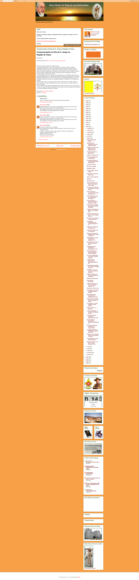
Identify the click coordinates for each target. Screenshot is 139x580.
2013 (87, 124)
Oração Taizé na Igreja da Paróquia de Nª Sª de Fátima (92, 206)
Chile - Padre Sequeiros (93, 176)
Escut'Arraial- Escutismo (90, 281)
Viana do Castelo (56, 60)
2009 (87, 361)
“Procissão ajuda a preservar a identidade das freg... (93, 316)
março (89, 350)
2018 (87, 116)
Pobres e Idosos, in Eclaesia (92, 308)
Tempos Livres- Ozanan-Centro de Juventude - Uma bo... (93, 335)
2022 (87, 108)
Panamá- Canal (90, 180)
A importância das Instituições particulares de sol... (92, 247)
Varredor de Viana (91, 164)
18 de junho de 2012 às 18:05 (46, 102)
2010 (87, 359)
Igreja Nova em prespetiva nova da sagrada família (92, 144)
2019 (87, 114)
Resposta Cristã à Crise (93, 288)
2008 (87, 363)
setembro (89, 132)
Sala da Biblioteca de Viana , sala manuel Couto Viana (92, 184)
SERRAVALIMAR (90, 466)
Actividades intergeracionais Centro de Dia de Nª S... (92, 223)
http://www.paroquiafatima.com (92, 44)
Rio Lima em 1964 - (91, 166)
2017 (87, 118)
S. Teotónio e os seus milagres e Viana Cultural (92, 304)
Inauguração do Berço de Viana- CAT (92, 227)
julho (88, 136)
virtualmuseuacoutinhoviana (93, 478)
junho (88, 138)
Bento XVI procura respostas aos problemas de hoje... (92, 296)
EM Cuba (89, 178)
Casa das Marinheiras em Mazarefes (92, 157)
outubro (89, 130)
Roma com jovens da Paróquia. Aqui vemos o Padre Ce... (93, 234)
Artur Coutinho (43, 104)
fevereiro (89, 352)
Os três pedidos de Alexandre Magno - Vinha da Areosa (92, 252)
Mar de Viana (89, 461)
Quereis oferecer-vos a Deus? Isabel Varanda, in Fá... (92, 343)
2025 (87, 102)
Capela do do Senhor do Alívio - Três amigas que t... (93, 210)
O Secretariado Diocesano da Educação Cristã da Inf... (92, 261)
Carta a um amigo (90, 479)
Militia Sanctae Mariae (92, 278)
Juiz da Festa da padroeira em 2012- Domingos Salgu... (92, 201)
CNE (47, 60)
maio (88, 346)
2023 (87, 106)
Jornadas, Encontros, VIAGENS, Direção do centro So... (93, 331)
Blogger (78, 577)
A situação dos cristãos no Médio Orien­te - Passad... (93, 291)
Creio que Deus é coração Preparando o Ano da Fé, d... (93, 193)
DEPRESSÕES (89, 473)
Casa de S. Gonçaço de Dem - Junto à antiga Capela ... (93, 215)
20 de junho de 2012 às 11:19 (46, 136)
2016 (87, 120)
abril (88, 348)
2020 (87, 112)
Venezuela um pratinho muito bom (92, 174)
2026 (87, 100)
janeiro (89, 354)
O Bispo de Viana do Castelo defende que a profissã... (92, 275)
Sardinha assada (91, 168)
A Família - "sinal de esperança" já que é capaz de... (92, 271)
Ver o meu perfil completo (95, 34)
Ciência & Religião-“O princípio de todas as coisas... (93, 312)
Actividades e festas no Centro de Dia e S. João (93, 243)
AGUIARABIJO (89, 472)
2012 (87, 126)
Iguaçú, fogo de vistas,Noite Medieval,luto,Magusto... (93, 321)
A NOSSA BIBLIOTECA (91, 491)
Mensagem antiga (75, 145)
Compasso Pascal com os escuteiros (92, 231)
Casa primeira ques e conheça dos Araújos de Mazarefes (93, 161)
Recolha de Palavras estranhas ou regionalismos (92, 326)
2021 (87, 110)
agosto (89, 134)
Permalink (63, 60)
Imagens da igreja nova (93, 155)
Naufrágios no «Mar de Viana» (92, 462)
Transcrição (43, 92)
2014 (87, 122)
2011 (87, 357)
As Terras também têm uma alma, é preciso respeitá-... (92, 256)
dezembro (89, 128)
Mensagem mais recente (43, 145)
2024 (87, 104)
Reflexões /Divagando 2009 (92, 483)
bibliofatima (89, 489)
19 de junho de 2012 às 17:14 (46, 112)
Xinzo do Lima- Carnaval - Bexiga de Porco (93, 219)
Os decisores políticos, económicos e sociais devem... (93, 188)
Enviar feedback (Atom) (61, 149)
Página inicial (59, 145)
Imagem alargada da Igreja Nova (92, 152)
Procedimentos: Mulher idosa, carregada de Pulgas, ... (93, 300)
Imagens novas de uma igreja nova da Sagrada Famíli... (92, 148)
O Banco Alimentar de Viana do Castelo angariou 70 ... (92, 285)
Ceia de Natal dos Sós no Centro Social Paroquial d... (92, 197)
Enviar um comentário (43, 139)
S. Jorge (50, 60)
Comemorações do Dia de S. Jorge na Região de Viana (93, 266)
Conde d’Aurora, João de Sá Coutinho (92, 339)
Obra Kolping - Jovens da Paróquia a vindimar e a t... (92, 239)
